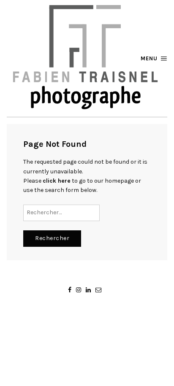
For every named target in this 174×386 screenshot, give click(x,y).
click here (57, 180)
